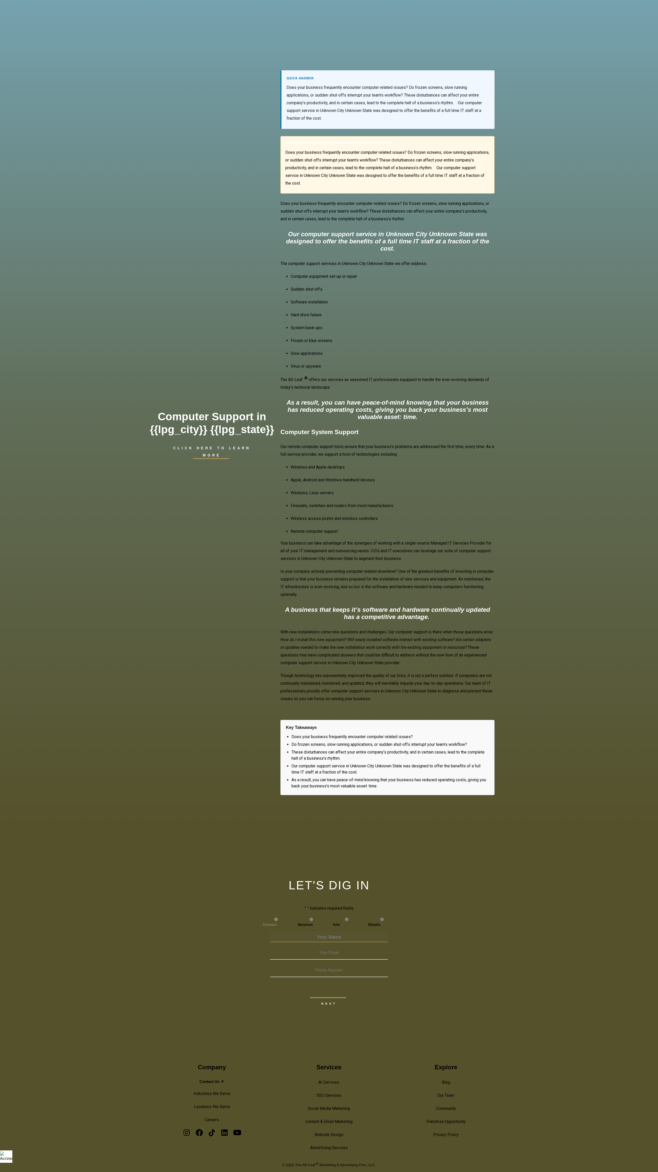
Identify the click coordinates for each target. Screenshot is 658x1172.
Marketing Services (600, 13)
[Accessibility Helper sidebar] (6, 1156)
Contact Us (635, 13)
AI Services (475, 13)
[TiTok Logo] (211, 1134)
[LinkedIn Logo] (224, 1134)
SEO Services (329, 1095)
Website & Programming (554, 13)
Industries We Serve (212, 1093)
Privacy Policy (446, 1134)
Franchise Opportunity (446, 1121)
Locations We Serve (212, 1106)
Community (446, 1108)
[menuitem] (477, 13)
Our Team (445, 1095)
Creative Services (509, 13)
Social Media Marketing (329, 1108)
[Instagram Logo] (186, 1134)
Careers (212, 1119)
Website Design (328, 1134)
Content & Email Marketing (329, 1121)
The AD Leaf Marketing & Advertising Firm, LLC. (335, 1165)
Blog (446, 1082)
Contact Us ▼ (211, 1081)
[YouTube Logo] (237, 1134)
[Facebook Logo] (199, 1134)
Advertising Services (329, 1147)
